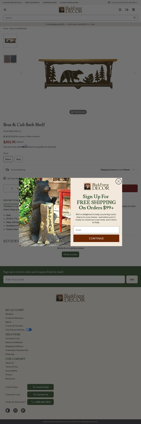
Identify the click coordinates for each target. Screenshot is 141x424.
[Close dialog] (118, 181)
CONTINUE (96, 238)
